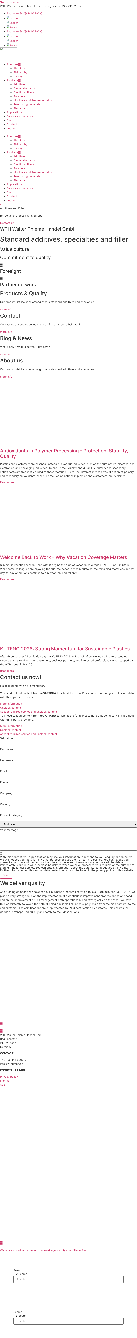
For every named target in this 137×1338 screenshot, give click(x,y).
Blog (9, 120)
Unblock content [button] (10, 707)
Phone (4, 782)
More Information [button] (11, 703)
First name (6, 749)
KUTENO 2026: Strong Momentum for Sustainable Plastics (65, 649)
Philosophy (20, 72)
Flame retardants (24, 88)
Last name (6, 760)
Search (17, 1270)
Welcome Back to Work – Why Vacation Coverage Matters (63, 557)
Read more (7, 482)
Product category (11, 815)
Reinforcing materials (26, 104)
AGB (2, 1084)
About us (12, 64)
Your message (9, 830)
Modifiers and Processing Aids (32, 100)
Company (6, 793)
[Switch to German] (13, 18)
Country (5, 804)
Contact (12, 124)
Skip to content (10, 2)
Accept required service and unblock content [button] (28, 711)
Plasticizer (19, 108)
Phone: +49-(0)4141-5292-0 (24, 13)
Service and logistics (20, 116)
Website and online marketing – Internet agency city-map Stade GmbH (44, 1250)
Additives (19, 84)
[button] (68, 132)
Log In (11, 128)
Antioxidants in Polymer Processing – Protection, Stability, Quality (64, 453)
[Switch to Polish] (12, 27)
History (18, 76)
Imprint (4, 1080)
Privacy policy (9, 1076)
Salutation (6, 738)
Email (3, 771)
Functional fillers (23, 92)
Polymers (19, 96)
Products (12, 80)
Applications (14, 112)
